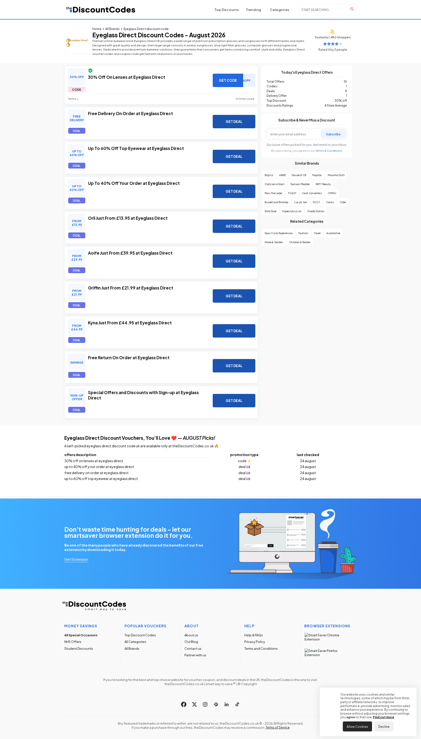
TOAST (292, 193)
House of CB (299, 175)
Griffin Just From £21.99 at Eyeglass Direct (130, 287)
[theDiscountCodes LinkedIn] (226, 704)
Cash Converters (312, 193)
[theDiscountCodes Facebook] (184, 704)
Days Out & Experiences (279, 233)
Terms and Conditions (261, 648)
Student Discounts (78, 648)
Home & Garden (274, 242)
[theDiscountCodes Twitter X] (194, 704)
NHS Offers (72, 641)
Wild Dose (270, 211)
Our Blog (191, 641)
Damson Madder (300, 184)
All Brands (131, 648)
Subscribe (333, 133)
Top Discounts (227, 9)
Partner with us (195, 655)
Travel (317, 233)
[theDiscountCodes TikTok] (237, 704)
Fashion (303, 233)
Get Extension (76, 559)
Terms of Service (278, 727)
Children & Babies (299, 242)
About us (191, 635)
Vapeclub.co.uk (291, 211)
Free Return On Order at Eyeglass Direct (129, 357)
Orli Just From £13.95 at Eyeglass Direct (128, 217)
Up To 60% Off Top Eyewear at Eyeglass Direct (136, 148)
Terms (72, 98)
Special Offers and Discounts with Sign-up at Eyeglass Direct (143, 395)
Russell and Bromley (276, 202)
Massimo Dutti (336, 175)
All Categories (135, 641)
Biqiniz (269, 175)
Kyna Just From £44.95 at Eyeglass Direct (130, 322)
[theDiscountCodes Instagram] (205, 704)
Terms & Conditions (329, 151)
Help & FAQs (253, 635)
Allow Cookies (357, 726)
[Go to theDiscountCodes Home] (100, 9)
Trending (253, 10)
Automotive (333, 233)
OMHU (332, 193)
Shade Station (316, 211)
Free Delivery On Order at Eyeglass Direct (130, 113)
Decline (384, 726)
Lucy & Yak (300, 202)
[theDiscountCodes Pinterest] (216, 704)
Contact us (192, 648)
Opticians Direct (275, 184)
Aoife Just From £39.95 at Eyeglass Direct (130, 252)
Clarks (330, 202)
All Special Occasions (80, 635)
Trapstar (317, 175)
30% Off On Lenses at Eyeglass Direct (126, 76)
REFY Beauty (323, 184)
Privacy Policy (254, 641)
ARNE (282, 175)
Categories (279, 10)
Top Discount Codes (140, 635)
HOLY (316, 202)
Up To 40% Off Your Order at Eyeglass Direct (134, 183)
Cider (343, 202)
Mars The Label (273, 193)
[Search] (352, 9)
